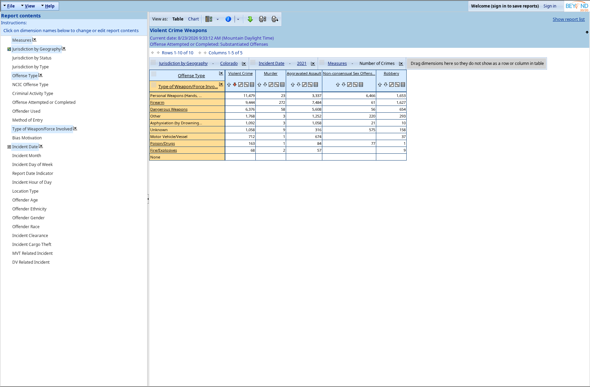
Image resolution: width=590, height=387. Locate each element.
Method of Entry (27, 120)
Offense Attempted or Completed (43, 102)
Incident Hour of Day (32, 182)
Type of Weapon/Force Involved (42, 129)
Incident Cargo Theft (31, 244)
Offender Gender (28, 218)
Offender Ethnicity (29, 209)
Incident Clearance (30, 235)
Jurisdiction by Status (32, 58)
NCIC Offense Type (30, 84)
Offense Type (25, 76)
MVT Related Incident (32, 253)
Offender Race (26, 227)
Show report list (569, 19)
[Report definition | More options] (232, 19)
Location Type (25, 191)
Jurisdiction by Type (30, 67)
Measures (21, 40)
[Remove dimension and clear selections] (244, 63)
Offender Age (25, 200)
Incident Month (26, 155)
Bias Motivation (27, 138)
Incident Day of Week (32, 164)
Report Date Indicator (32, 173)
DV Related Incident (31, 262)
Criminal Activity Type (32, 93)
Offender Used (26, 111)
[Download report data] (250, 19)
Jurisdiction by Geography (36, 49)
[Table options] (212, 19)
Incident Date (25, 147)
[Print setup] (262, 19)
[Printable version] (275, 19)
